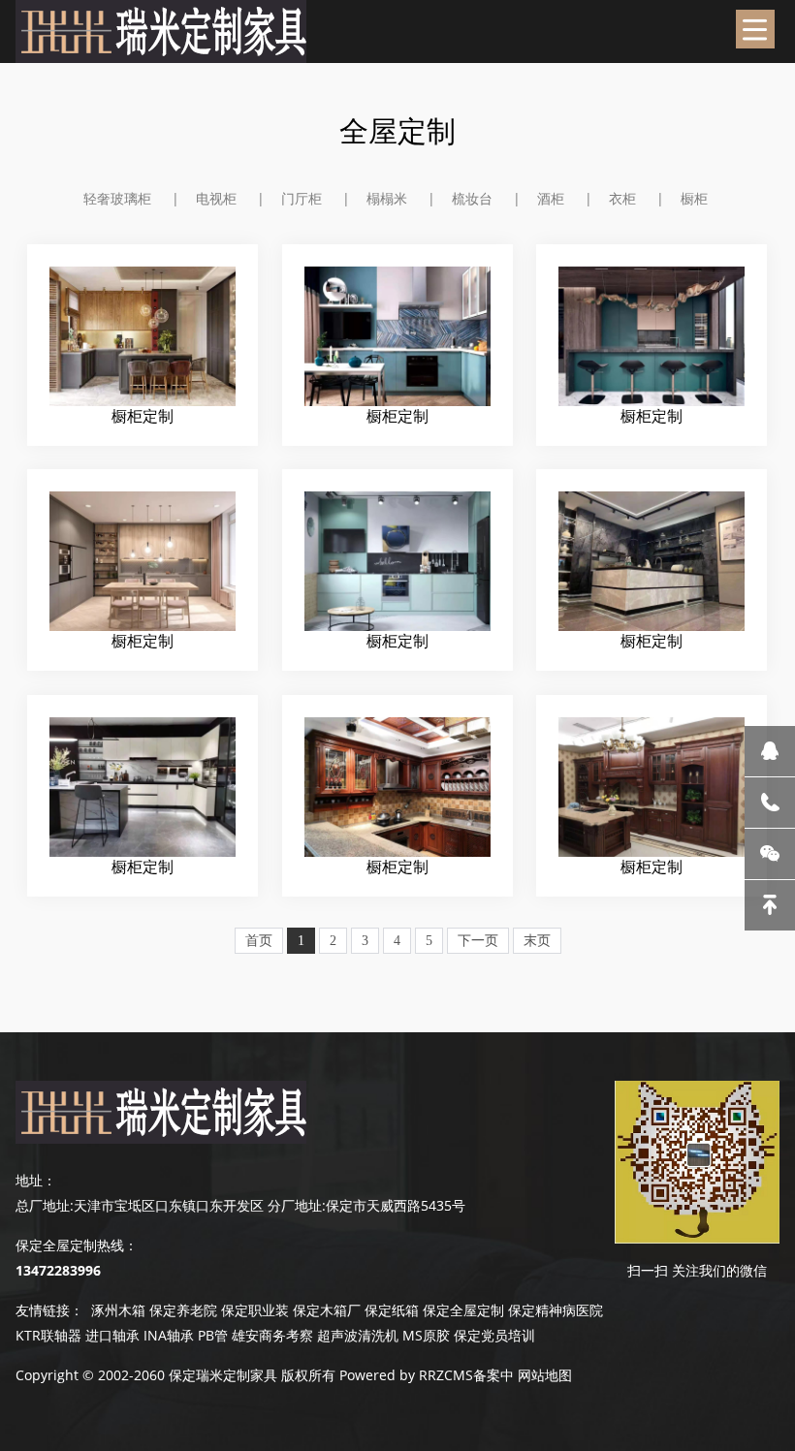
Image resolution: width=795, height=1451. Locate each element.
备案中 (493, 1375)
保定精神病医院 (555, 1310)
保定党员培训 (494, 1335)
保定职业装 (255, 1310)
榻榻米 (386, 198)
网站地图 (545, 1375)
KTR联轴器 (48, 1335)
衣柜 (622, 198)
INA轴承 (168, 1335)
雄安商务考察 (272, 1335)
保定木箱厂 (327, 1310)
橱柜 (694, 198)
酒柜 (550, 198)
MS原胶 (426, 1335)
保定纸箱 (392, 1310)
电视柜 (216, 198)
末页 (537, 940)
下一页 (478, 940)
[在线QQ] (770, 751)
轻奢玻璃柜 (117, 198)
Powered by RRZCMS (404, 1375)
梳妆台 (472, 198)
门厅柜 (301, 198)
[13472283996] (770, 802)
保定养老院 (183, 1310)
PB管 (213, 1335)
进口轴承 (112, 1335)
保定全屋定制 (463, 1310)
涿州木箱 (118, 1310)
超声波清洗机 (357, 1335)
